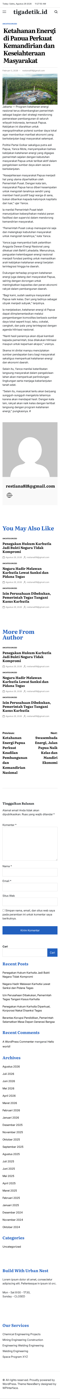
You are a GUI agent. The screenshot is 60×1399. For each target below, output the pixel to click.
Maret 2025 (9, 1190)
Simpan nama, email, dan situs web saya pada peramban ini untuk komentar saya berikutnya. (28, 914)
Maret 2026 (9, 1103)
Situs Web (8, 895)
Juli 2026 (8, 1073)
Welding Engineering (15, 1351)
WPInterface (10, 1388)
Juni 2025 (8, 1168)
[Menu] (4, 12)
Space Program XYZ (15, 1356)
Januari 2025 (10, 1205)
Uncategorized (9, 24)
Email (6, 881)
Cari (5, 946)
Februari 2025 (11, 1197)
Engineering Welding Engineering (23, 1345)
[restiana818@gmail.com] (30, 449)
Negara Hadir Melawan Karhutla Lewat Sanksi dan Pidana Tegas (25, 572)
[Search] (56, 12)
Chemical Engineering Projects (21, 1334)
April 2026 (9, 1095)
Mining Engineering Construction (22, 1339)
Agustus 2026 (11, 1066)
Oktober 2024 (11, 1227)
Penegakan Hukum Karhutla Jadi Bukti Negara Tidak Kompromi (26, 547)
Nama (7, 866)
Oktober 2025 (11, 1139)
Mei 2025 (8, 1176)
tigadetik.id (30, 11)
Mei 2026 (8, 1088)
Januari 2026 (10, 1117)
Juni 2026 (8, 1081)
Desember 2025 (12, 1125)
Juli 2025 (8, 1161)
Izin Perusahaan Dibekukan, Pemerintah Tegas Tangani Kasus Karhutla (26, 597)
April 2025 (9, 1183)
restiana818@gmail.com (33, 70)
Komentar (9, 825)
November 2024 (12, 1219)
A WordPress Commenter (18, 1041)
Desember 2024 (12, 1212)
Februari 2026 (11, 1110)
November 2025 (12, 1132)
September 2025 (12, 1146)
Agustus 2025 (11, 1154)
